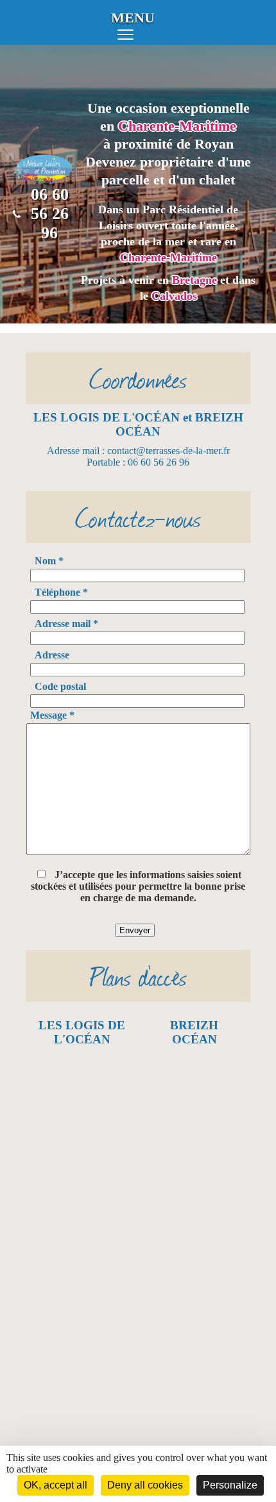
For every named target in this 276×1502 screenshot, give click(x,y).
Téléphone (61, 592)
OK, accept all (55, 1485)
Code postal (60, 686)
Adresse (52, 654)
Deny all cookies (145, 1485)
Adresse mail (66, 623)
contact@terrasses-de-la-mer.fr (168, 450)
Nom (49, 560)
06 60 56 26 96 (50, 213)
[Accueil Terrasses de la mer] (43, 179)
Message (52, 715)
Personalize (230, 1485)
